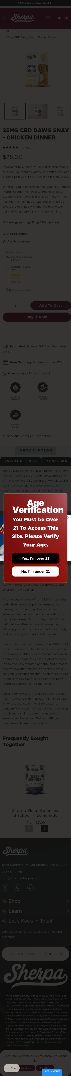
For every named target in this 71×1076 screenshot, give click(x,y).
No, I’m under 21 (35, 571)
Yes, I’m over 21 (35, 558)
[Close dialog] (68, 517)
